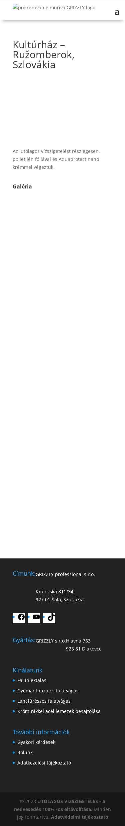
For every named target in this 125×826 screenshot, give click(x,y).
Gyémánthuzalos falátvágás (48, 690)
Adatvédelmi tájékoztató (79, 817)
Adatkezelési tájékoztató (44, 763)
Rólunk (25, 752)
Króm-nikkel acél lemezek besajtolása (59, 711)
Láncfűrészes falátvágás (44, 701)
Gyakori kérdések (36, 742)
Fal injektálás (31, 680)
